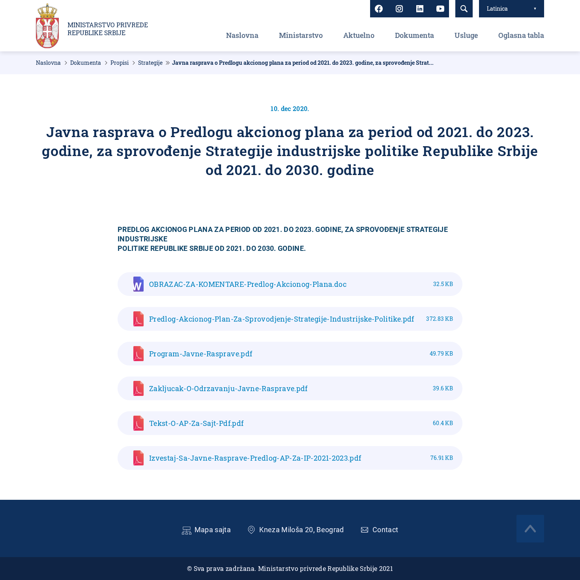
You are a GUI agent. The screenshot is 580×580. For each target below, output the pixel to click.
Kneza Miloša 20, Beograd (301, 529)
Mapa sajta (213, 529)
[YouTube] (440, 8)
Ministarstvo (301, 35)
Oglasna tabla (521, 35)
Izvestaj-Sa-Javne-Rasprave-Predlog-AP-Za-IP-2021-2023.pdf (301, 458)
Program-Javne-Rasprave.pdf (301, 353)
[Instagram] (399, 8)
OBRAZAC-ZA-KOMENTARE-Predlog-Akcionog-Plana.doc (301, 284)
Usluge (466, 35)
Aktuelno (358, 35)
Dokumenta (414, 35)
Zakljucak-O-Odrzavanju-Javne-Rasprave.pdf (301, 388)
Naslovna (242, 35)
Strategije (150, 62)
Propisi (119, 62)
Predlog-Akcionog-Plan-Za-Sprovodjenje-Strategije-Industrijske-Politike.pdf (301, 319)
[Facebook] (378, 8)
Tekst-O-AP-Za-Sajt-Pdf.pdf (301, 423)
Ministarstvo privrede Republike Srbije (107, 29)
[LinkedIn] (419, 8)
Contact (385, 529)
